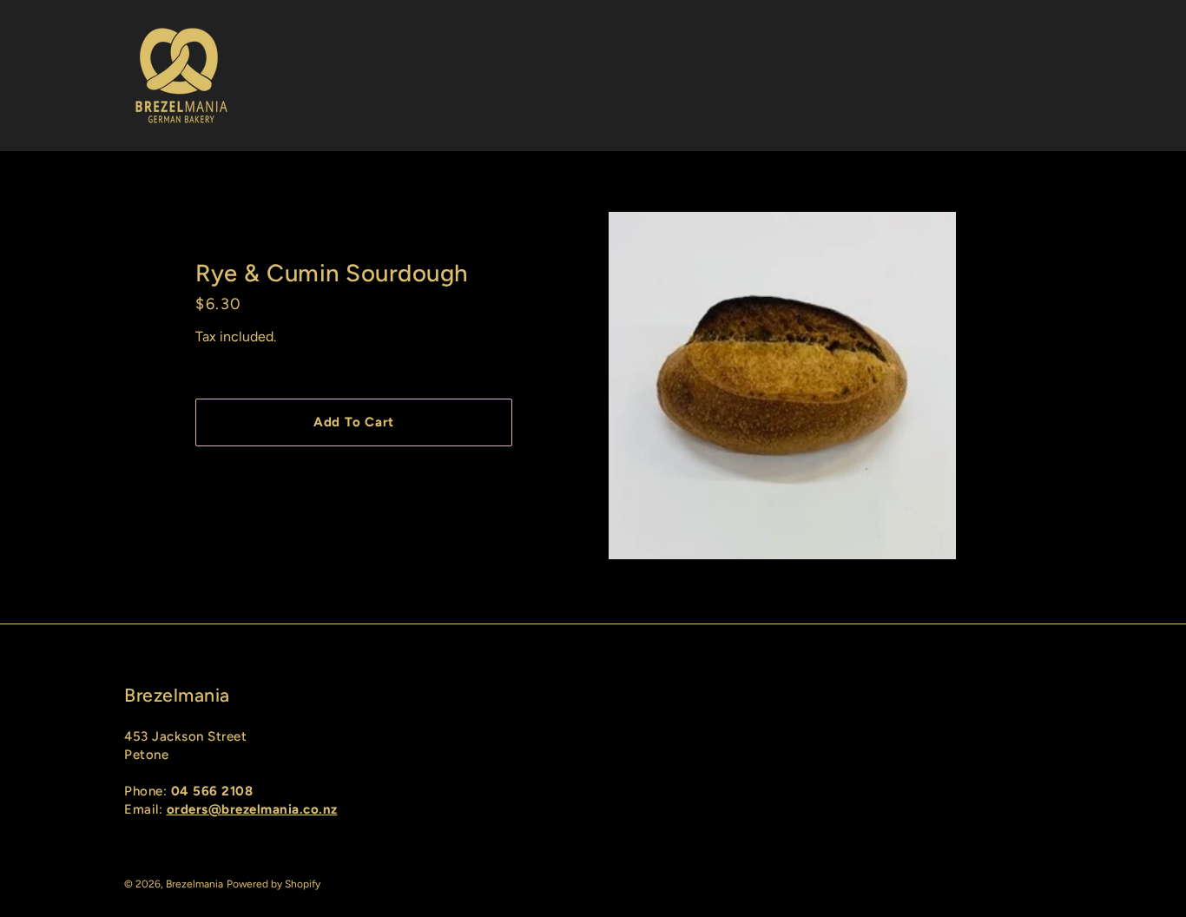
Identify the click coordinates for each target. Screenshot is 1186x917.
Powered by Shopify (273, 884)
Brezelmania (194, 884)
